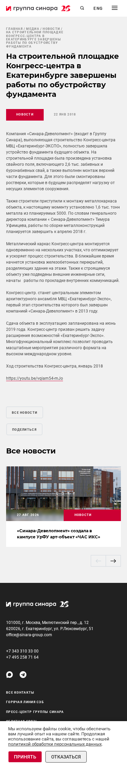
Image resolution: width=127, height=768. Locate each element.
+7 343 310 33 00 (22, 651)
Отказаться (66, 757)
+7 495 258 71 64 (22, 657)
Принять (25, 757)
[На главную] (38, 8)
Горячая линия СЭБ (25, 702)
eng (98, 8)
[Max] (9, 674)
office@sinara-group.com (29, 634)
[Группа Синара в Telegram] (23, 674)
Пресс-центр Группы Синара (35, 712)
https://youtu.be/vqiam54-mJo (34, 378)
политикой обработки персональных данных (55, 744)
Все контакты (20, 692)
